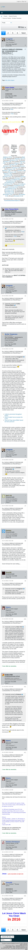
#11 (25, 686)
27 (24, 158)
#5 (25, 349)
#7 (25, 506)
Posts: (7, 45)
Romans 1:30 (16, 167)
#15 (25, 896)
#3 (25, 219)
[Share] (25, 45)
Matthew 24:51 (8, 157)
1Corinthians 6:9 (14, 179)
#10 (25, 619)
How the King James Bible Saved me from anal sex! (14, 420)
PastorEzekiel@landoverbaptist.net (12, 200)
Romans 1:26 (19, 158)
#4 (25, 296)
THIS (11, 109)
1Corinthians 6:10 (18, 185)
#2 (25, 100)
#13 (25, 790)
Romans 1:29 (13, 160)
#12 (25, 752)
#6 (25, 459)
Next (24, 33)
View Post (5, 228)
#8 (25, 541)
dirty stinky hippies (9, 80)
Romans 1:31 (6, 176)
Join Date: (8, 44)
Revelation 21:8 (9, 190)
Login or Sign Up (21, 1)
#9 (25, 581)
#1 (25, 49)
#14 (25, 852)
